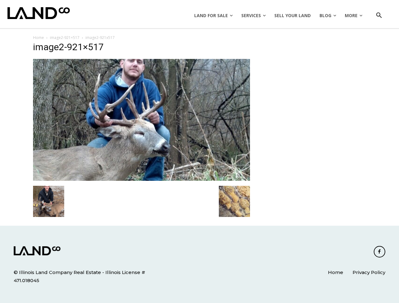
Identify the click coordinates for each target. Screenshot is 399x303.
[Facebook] (380, 252)
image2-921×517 (64, 37)
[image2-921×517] (141, 179)
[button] (379, 15)
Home (38, 37)
